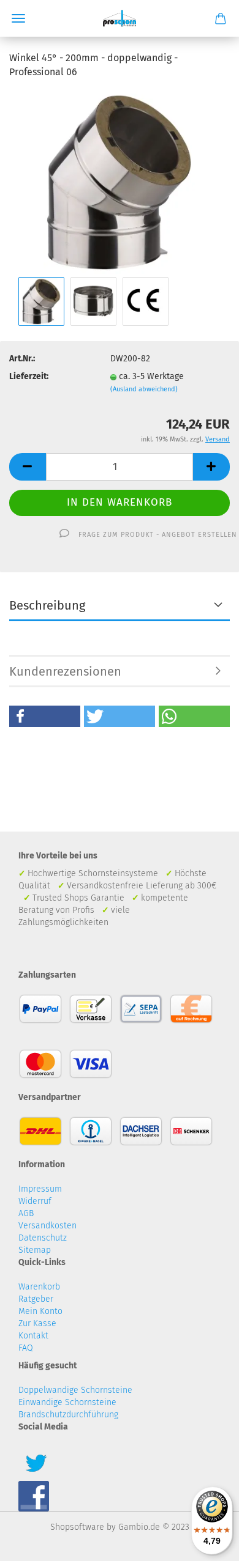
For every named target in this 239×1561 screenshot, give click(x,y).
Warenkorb (39, 1287)
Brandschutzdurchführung (68, 1414)
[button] (44, 716)
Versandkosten (47, 1225)
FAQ (25, 1348)
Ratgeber (35, 1299)
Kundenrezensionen (65, 671)
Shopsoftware (77, 1527)
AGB (26, 1213)
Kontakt (33, 1335)
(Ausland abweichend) (144, 389)
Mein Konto (40, 1311)
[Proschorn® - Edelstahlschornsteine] (120, 18)
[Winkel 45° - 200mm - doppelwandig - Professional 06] (119, 181)
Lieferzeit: (28, 376)
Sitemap (34, 1250)
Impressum (40, 1189)
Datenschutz (42, 1238)
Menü (18, 18)
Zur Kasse (37, 1323)
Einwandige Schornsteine (67, 1402)
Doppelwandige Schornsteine (75, 1390)
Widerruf (34, 1201)
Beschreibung (47, 605)
